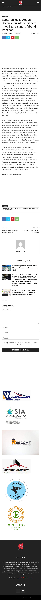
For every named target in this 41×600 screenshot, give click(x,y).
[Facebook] (4, 37)
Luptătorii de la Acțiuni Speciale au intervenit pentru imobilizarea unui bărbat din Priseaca (20, 208)
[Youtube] (23, 591)
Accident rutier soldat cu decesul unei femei (10, 231)
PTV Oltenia (9, 33)
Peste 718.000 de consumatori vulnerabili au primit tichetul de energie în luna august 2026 (23, 292)
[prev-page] (3, 299)
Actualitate (10, 7)
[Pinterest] (12, 37)
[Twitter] (8, 37)
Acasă (3, 7)
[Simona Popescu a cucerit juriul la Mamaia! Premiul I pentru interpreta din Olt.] (6, 268)
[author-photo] (20, 249)
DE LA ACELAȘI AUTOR (24, 261)
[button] (3, 2)
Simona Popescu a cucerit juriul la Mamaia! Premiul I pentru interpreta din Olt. (25, 268)
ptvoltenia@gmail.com (25, 578)
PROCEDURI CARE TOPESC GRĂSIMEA (30, 231)
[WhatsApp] (17, 37)
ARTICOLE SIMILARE (9, 261)
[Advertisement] (20, 53)
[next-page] (6, 299)
